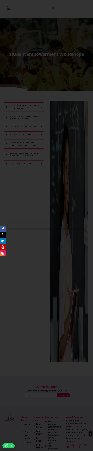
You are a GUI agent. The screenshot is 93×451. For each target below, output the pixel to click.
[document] (46, 225)
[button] (8, 445)
